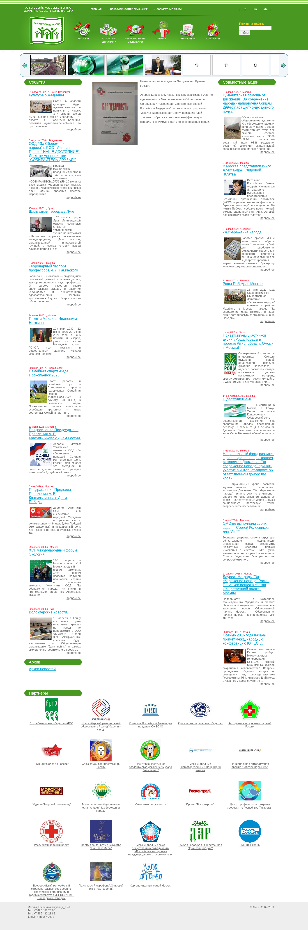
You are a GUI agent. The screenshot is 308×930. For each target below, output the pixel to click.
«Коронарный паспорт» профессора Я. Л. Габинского (53, 268)
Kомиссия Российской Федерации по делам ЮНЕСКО (150, 725)
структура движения (109, 40)
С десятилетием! (237, 399)
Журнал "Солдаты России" (51, 764)
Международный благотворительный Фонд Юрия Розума (200, 767)
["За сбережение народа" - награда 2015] (243, 74)
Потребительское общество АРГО (51, 723)
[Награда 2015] (205, 74)
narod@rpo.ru (45, 916)
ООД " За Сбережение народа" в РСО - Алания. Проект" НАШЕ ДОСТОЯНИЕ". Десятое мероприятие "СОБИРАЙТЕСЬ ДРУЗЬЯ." (54, 152)
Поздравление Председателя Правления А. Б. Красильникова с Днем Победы (53, 496)
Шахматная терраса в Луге (51, 211)
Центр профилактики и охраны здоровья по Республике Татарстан (249, 806)
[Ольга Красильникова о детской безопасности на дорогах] (49, 74)
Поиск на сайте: (251, 23)
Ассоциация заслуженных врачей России (249, 725)
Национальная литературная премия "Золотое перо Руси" (250, 765)
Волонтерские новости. (48, 612)
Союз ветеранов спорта (150, 804)
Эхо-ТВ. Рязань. (250, 845)
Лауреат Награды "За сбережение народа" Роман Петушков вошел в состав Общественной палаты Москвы (246, 585)
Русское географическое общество (200, 723)
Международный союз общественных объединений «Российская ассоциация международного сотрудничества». (150, 849)
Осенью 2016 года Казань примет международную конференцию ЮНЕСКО (244, 639)
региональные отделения (135, 40)
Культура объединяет (46, 95)
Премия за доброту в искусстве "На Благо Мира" (101, 846)
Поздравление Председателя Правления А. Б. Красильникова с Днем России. (55, 434)
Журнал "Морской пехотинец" (51, 804)
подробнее (74, 129)
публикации (187, 38)
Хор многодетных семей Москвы (150, 885)
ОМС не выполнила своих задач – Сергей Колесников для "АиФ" (246, 527)
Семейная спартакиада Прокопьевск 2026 (48, 373)
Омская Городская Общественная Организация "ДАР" (200, 846)
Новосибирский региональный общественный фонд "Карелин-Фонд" (101, 726)
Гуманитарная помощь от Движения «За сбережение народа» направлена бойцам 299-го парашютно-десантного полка (248, 103)
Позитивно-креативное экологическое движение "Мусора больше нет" (150, 767)
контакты (213, 38)
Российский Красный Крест (51, 845)
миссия (83, 38)
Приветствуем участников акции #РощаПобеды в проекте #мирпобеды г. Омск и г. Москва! (248, 341)
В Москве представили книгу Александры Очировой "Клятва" (247, 170)
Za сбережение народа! (242, 232)
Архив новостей (42, 669)
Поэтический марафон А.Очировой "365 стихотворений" (101, 887)
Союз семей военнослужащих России (101, 765)
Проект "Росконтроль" (200, 804)
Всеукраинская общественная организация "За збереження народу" (101, 807)
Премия (161, 38)
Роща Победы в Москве (243, 284)
